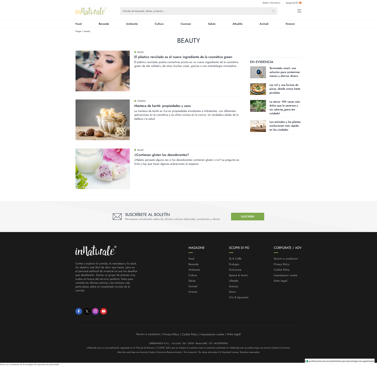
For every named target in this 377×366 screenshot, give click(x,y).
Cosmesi (186, 24)
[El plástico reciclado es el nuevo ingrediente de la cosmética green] (102, 70)
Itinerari (290, 24)
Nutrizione (235, 270)
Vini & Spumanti (238, 297)
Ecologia (234, 264)
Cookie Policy (282, 270)
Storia (232, 292)
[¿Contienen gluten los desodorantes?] (102, 168)
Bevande (104, 24)
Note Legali (280, 281)
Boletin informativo (271, 2)
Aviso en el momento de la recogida (16, 364)
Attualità (237, 24)
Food (78, 24)
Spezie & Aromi (238, 275)
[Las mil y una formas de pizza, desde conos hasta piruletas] (258, 89)
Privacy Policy (281, 264)
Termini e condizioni (286, 259)
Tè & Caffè (235, 259)
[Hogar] (91, 11)
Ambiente (132, 24)
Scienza (233, 286)
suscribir (247, 216)
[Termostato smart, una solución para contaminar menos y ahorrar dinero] (258, 72)
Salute (211, 24)
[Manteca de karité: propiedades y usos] (102, 119)
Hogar (78, 31)
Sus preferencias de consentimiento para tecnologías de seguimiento (340, 361)
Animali (264, 24)
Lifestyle (233, 281)
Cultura (159, 24)
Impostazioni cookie (285, 275)
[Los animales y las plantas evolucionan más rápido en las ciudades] (258, 126)
